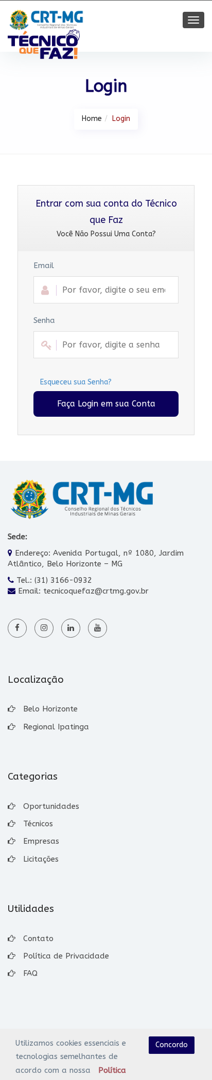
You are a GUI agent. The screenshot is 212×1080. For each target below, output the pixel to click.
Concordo (171, 1045)
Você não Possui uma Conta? (106, 234)
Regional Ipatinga (56, 726)
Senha (44, 320)
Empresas (41, 841)
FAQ (30, 973)
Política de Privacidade (66, 956)
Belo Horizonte (50, 709)
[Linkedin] (70, 628)
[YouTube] (97, 628)
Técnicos (38, 823)
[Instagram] (44, 628)
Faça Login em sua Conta (106, 404)
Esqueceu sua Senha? (76, 382)
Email (43, 265)
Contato (38, 938)
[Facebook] (17, 628)
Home (92, 118)
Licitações (41, 859)
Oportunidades (51, 806)
